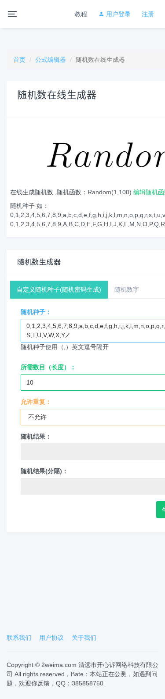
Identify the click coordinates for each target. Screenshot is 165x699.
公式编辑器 (50, 59)
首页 (19, 59)
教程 (81, 14)
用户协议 (51, 637)
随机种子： (36, 311)
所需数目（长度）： (48, 367)
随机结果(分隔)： (44, 470)
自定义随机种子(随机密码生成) (59, 289)
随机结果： (36, 436)
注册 (148, 14)
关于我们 (84, 637)
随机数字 (126, 289)
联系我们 (19, 637)
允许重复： (36, 401)
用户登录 (117, 14)
